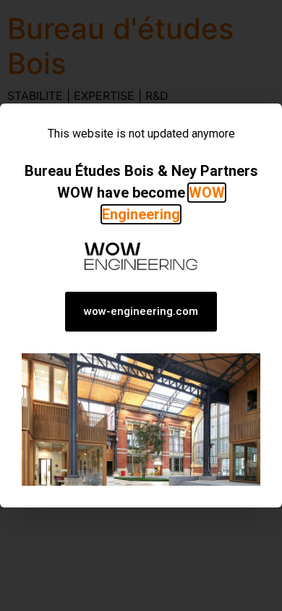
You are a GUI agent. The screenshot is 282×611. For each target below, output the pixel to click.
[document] (141, 305)
